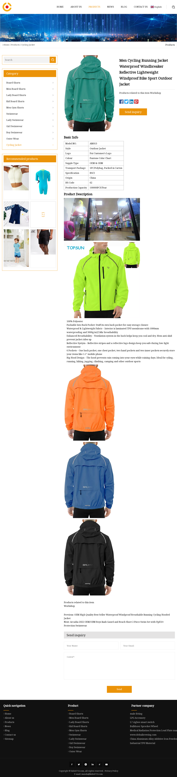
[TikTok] (99, 764)
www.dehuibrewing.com (143, 734)
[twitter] (79, 764)
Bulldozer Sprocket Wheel (144, 726)
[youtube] (106, 764)
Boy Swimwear (14, 132)
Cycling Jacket (28, 44)
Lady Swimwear (15, 120)
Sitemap (9, 738)
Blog (124, 6)
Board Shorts (13, 82)
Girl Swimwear (14, 126)
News (110, 6)
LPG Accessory (137, 717)
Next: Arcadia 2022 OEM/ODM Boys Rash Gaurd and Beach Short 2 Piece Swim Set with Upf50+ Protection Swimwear (114, 623)
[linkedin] (92, 764)
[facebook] (72, 764)
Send (119, 689)
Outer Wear (12, 138)
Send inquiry (133, 112)
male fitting (136, 713)
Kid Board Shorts (15, 101)
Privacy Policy (111, 771)
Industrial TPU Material (142, 743)
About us (76, 6)
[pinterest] (85, 764)
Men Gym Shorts (15, 107)
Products (94, 6)
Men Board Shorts (15, 88)
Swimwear (12, 113)
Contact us (141, 6)
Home (60, 6)
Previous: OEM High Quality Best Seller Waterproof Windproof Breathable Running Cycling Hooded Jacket (117, 616)
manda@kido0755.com (92, 774)
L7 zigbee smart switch (142, 722)
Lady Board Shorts (16, 95)
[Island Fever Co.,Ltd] (7, 7)
